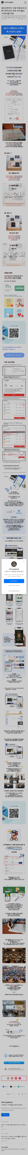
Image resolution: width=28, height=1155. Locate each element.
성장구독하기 (14, 581)
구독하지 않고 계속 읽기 (14, 585)
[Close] (24, 561)
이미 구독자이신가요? (14, 591)
